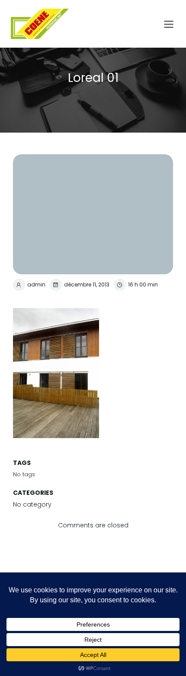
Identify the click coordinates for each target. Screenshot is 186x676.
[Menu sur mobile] (168, 23)
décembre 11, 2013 (86, 284)
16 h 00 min (143, 284)
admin (36, 284)
